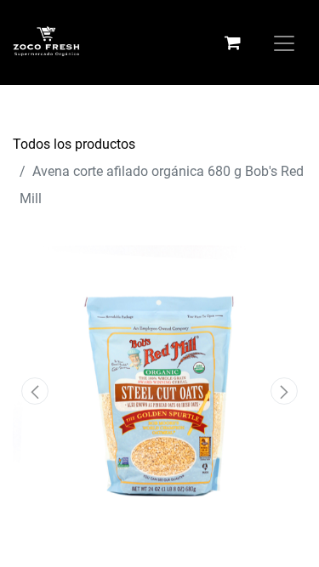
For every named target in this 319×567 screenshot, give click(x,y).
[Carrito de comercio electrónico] (232, 42)
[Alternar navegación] (284, 42)
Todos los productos (74, 144)
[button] (35, 391)
